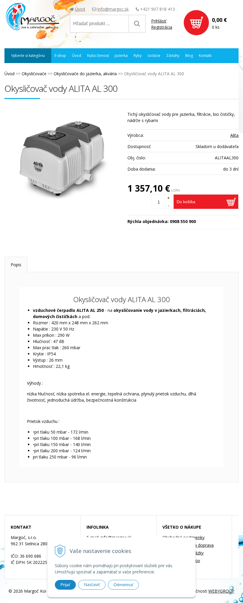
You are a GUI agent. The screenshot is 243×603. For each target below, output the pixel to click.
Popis (16, 264)
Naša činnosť (98, 55)
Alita (234, 135)
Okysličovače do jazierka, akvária (85, 73)
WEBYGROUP (221, 591)
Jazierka (121, 55)
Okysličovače (34, 73)
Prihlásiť (158, 21)
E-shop (60, 55)
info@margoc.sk (113, 9)
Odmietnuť (123, 584)
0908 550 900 (183, 221)
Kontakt (205, 55)
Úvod (80, 9)
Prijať (65, 584)
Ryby (138, 55)
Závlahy (172, 55)
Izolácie (154, 55)
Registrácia (161, 27)
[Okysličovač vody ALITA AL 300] (63, 158)
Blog (189, 55)
